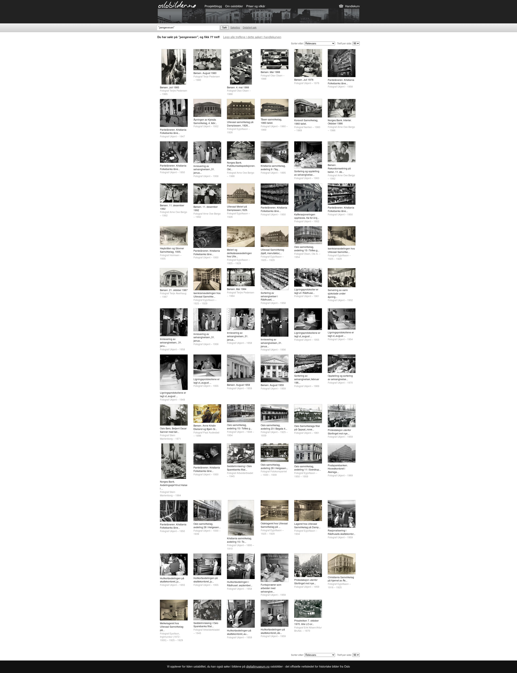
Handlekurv (352, 6)
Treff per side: (344, 43)
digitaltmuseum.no (258, 666)
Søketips (235, 27)
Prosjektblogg (213, 6)
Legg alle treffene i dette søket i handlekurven (252, 37)
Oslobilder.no (177, 4)
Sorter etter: (297, 43)
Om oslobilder (234, 6)
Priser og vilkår (255, 6)
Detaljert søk (249, 27)
